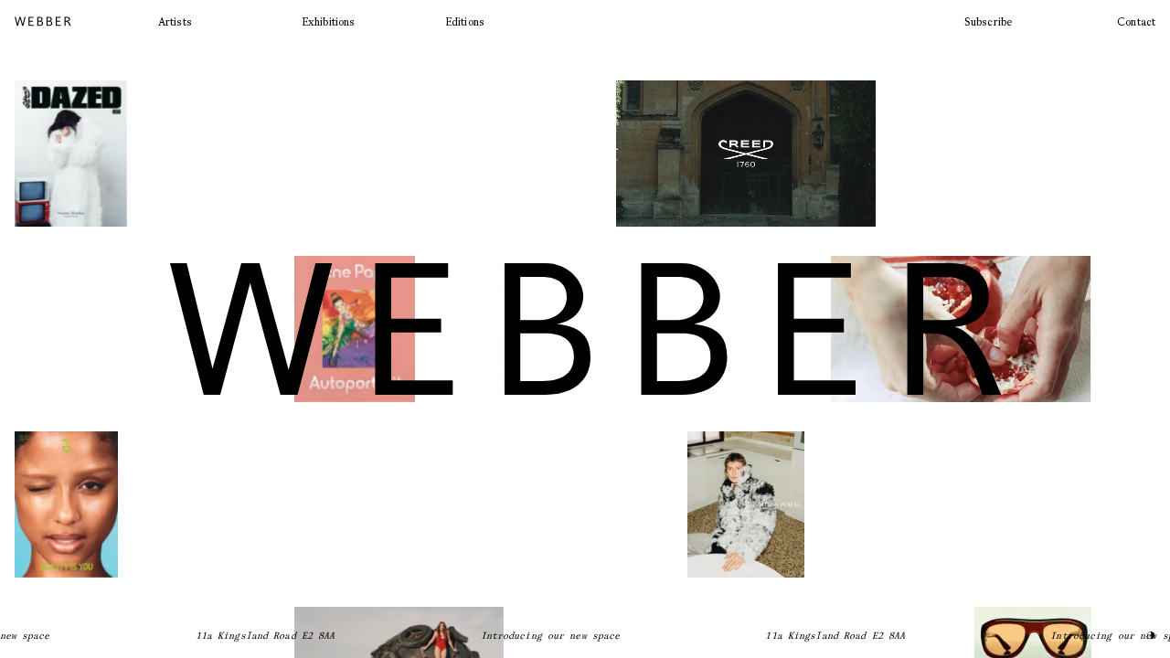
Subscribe (988, 21)
